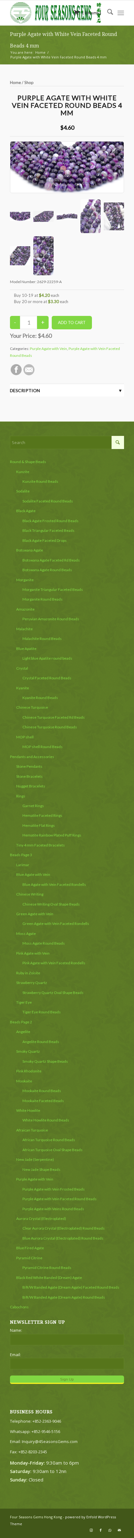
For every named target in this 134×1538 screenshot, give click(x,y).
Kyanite (22, 688)
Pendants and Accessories (32, 756)
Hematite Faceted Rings (42, 815)
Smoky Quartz (28, 1051)
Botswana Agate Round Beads (47, 569)
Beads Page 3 (21, 854)
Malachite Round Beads (42, 638)
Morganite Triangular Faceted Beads (52, 589)
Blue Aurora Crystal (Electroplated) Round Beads (62, 1238)
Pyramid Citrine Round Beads (46, 1267)
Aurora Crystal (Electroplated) (41, 1218)
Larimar (22, 864)
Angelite (23, 1031)
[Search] (107, 12)
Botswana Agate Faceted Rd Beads (51, 560)
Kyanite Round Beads (40, 697)
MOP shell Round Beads (42, 746)
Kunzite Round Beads (40, 481)
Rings (20, 796)
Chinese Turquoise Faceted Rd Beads (53, 717)
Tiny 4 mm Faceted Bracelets (40, 845)
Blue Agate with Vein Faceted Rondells (54, 884)
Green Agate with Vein (34, 913)
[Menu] (120, 12)
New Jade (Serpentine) (35, 1159)
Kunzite (22, 471)
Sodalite (23, 491)
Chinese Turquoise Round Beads (49, 727)
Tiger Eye (24, 1002)
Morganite (25, 579)
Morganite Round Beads (42, 599)
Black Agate (26, 510)
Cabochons (19, 1307)
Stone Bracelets (29, 776)
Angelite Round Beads (40, 1041)
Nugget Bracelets (30, 786)
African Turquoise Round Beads (48, 1139)
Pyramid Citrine (29, 1258)
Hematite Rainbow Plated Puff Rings (51, 835)
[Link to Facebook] (100, 1530)
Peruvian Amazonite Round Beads (50, 619)
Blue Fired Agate (30, 1248)
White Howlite (28, 1110)
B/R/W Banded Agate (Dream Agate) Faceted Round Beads (70, 1287)
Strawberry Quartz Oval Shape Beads (53, 992)
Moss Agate (26, 933)
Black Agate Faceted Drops (44, 540)
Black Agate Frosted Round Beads (50, 520)
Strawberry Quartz (31, 982)
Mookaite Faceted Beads (43, 1100)
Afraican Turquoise (32, 1130)
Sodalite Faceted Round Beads (47, 501)
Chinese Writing (29, 894)
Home (15, 82)
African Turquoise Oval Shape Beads (52, 1149)
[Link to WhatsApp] (110, 1530)
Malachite (24, 629)
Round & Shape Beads (28, 461)
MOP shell (25, 737)
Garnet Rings (33, 805)
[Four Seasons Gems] (55, 12)
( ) (91, 13)
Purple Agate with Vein (48, 348)
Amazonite (25, 609)
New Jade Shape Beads (41, 1169)
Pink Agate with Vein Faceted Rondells (53, 963)
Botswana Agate (29, 550)
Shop (29, 82)
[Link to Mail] (119, 1530)
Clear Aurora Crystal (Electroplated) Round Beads (63, 1228)
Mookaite (24, 1081)
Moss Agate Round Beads (43, 943)
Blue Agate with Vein (33, 874)
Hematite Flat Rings (38, 825)
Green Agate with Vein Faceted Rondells (55, 923)
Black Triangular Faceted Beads (48, 530)
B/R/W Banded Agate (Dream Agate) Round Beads (63, 1297)
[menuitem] (107, 12)
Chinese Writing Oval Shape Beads (51, 904)
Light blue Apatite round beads (47, 658)
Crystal (22, 668)
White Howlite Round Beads (45, 1120)
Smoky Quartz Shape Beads (45, 1061)
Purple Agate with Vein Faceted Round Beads (59, 1198)
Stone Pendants (29, 766)
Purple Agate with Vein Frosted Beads (53, 1189)
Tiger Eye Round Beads (41, 1012)
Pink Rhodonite (28, 1071)
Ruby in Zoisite (28, 973)
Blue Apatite (26, 648)
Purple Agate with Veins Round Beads (53, 1208)
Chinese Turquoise (32, 707)
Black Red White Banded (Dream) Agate (49, 1277)
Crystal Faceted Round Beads (46, 678)
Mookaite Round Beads (41, 1090)
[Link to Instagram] (91, 1530)
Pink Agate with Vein (33, 953)
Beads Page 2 (21, 1022)
